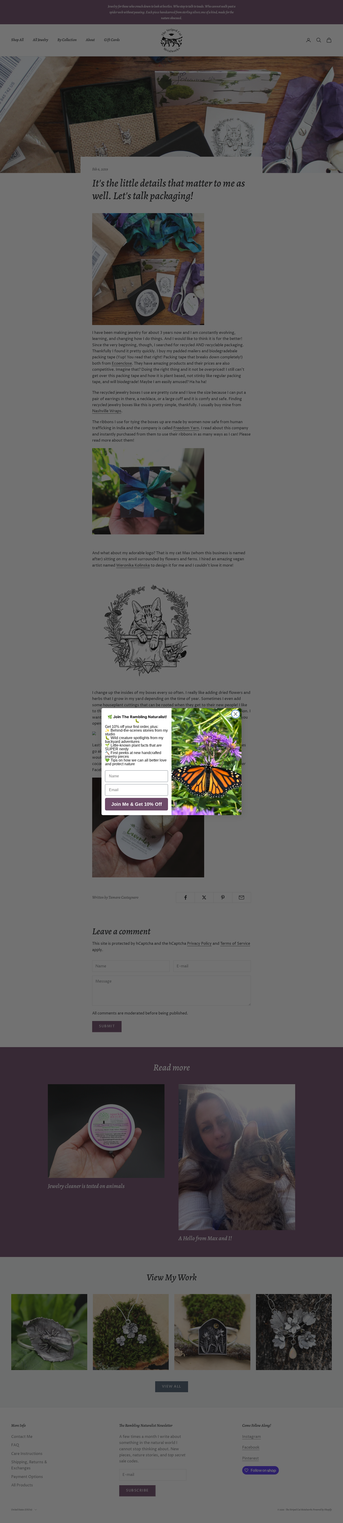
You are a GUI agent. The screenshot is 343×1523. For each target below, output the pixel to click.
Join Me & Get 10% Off (136, 804)
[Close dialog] (235, 714)
